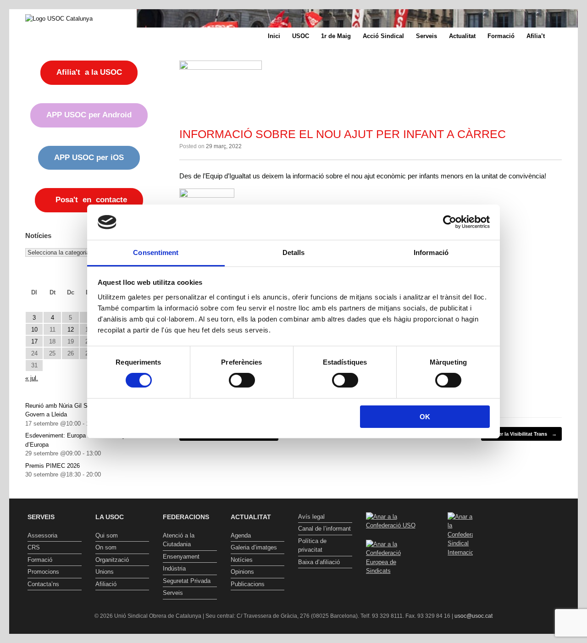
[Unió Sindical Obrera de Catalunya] (59, 18)
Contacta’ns (43, 584)
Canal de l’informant (324, 528)
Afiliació (105, 584)
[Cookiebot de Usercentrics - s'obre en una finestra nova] (450, 222)
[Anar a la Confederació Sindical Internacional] (460, 534)
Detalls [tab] (293, 252)
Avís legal (311, 516)
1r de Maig (336, 36)
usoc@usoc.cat (473, 616)
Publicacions (248, 584)
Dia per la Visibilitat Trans (521, 434)
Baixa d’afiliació (319, 562)
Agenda (241, 535)
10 (34, 329)
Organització (112, 559)
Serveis (426, 36)
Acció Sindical (383, 36)
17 (34, 341)
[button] (564, 36)
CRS (34, 547)
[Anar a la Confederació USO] (393, 525)
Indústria (174, 568)
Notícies (242, 559)
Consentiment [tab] (155, 252)
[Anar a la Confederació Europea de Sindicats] (393, 570)
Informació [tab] (431, 252)
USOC (300, 36)
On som (105, 547)
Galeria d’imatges (254, 547)
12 (70, 329)
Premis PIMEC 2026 (52, 465)
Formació (501, 36)
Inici (274, 36)
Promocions (43, 571)
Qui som (106, 535)
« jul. (31, 378)
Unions (104, 571)
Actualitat (462, 36)
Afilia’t (535, 36)
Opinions (242, 571)
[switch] (242, 380)
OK (425, 417)
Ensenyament (181, 556)
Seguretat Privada (186, 580)
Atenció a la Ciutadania (178, 540)
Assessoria (42, 535)
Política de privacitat (312, 546)
